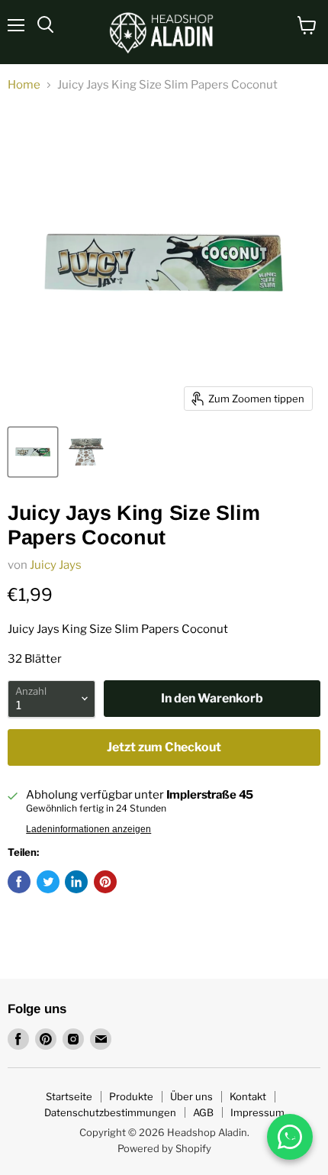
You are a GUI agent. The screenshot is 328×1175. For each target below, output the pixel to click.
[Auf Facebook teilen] (19, 881)
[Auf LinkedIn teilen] (76, 881)
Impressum (257, 1112)
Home (24, 85)
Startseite (69, 1096)
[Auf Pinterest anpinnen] (105, 881)
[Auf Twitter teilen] (48, 881)
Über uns (191, 1096)
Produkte (131, 1096)
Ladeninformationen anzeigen (88, 829)
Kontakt (248, 1096)
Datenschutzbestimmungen (110, 1112)
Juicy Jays (56, 565)
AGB (203, 1112)
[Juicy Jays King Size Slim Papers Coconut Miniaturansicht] (32, 452)
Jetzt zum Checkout (164, 747)
